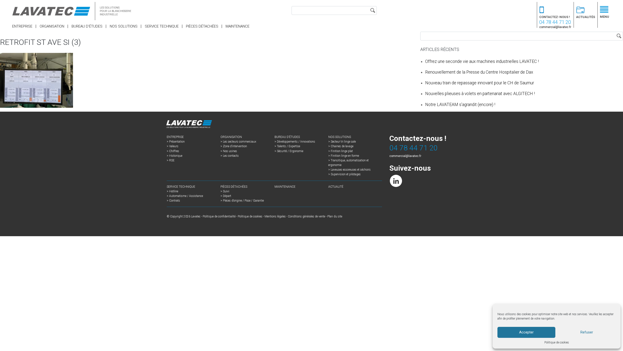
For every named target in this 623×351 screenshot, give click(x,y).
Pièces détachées (202, 26)
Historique (175, 155)
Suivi (226, 191)
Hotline (173, 191)
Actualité (335, 186)
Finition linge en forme (345, 155)
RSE (171, 160)
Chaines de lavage (342, 146)
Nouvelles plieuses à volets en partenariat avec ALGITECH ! (480, 93)
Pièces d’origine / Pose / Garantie (243, 200)
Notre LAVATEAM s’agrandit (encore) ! (460, 104)
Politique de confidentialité (219, 216)
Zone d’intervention (235, 146)
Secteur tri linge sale (343, 141)
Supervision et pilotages (346, 174)
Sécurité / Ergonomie (290, 151)
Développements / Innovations (296, 141)
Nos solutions (123, 26)
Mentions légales (275, 216)
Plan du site (334, 216)
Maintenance (237, 26)
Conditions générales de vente (306, 216)
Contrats (174, 200)
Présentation (177, 141)
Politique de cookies (556, 342)
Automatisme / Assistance (186, 196)
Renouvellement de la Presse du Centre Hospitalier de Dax (479, 72)
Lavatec (196, 216)
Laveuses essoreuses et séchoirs (351, 169)
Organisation (52, 26)
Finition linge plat (342, 151)
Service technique (162, 26)
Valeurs (173, 146)
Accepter (526, 332)
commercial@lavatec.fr (555, 27)
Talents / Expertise (288, 146)
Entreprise (22, 26)
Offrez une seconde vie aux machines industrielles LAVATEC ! (482, 61)
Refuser (586, 332)
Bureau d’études (87, 26)
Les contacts (231, 155)
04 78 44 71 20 (555, 22)
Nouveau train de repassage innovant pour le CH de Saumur (479, 82)
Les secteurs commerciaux (239, 141)
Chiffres (174, 151)
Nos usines (230, 151)
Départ (227, 196)
